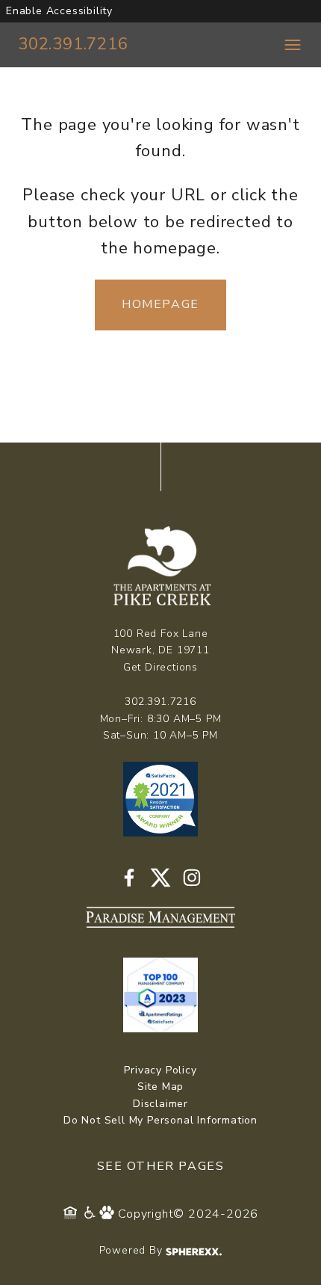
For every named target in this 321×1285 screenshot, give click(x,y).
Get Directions (160, 667)
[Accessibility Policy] (90, 1214)
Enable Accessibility (59, 11)
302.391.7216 (73, 44)
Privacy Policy (160, 1070)
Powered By (132, 1250)
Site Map (160, 1086)
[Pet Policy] (108, 1214)
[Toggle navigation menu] (292, 44)
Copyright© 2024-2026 (188, 1214)
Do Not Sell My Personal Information (160, 1120)
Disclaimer (160, 1104)
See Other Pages (161, 1166)
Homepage (160, 304)
